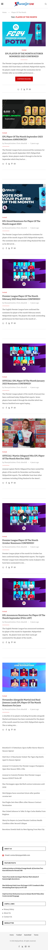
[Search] (46, 4)
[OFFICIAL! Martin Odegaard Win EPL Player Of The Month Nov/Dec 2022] (24, 433)
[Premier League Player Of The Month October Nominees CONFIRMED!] (24, 517)
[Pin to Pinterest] (27, 90)
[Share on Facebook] (21, 90)
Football (19, 935)
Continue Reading (24, 79)
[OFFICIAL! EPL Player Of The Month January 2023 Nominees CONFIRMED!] (24, 358)
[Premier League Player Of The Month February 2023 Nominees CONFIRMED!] (24, 273)
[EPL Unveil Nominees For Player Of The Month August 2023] (24, 198)
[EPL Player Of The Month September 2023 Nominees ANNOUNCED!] (24, 114)
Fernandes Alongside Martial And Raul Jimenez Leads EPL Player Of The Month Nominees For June (21, 702)
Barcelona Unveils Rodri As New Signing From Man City (23, 829)
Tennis (36, 935)
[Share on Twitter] (24, 90)
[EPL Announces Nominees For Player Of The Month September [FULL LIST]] (24, 592)
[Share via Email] (30, 90)
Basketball (27, 935)
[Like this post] (18, 90)
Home (4, 12)
